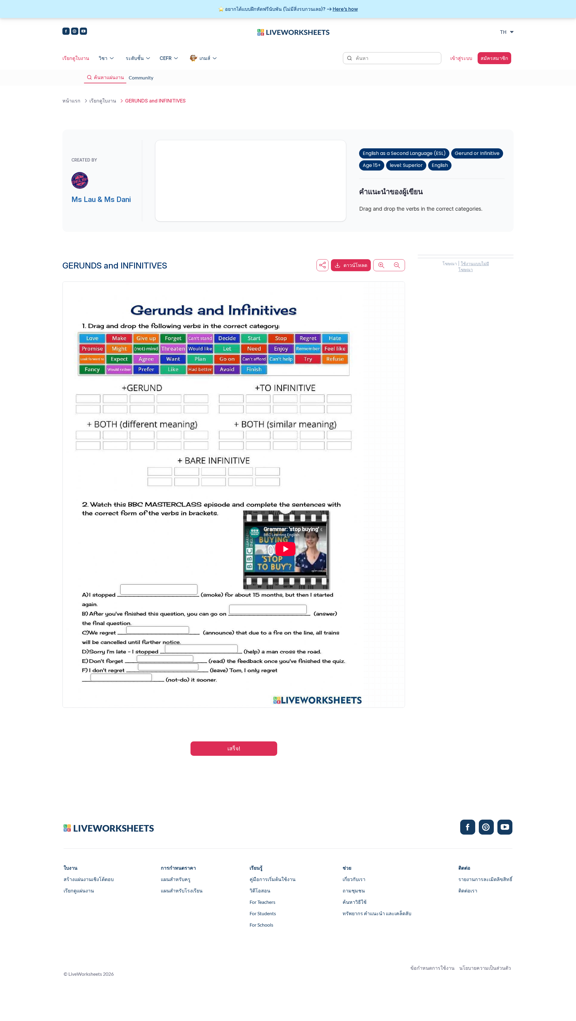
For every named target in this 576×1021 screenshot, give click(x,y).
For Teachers (262, 902)
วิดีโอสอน (260, 890)
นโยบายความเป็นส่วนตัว (485, 968)
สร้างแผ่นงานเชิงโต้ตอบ (89, 879)
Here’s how (345, 9)
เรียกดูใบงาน (75, 58)
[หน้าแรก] (293, 32)
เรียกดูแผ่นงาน (79, 890)
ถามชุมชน (354, 890)
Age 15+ (372, 165)
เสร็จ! (233, 748)
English (440, 165)
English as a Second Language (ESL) (404, 153)
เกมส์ (205, 58)
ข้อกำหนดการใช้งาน (432, 968)
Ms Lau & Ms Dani (101, 199)
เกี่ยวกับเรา (354, 879)
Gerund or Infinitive (477, 153)
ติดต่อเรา (467, 890)
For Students (263, 913)
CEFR (166, 58)
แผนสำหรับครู (175, 879)
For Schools (261, 925)
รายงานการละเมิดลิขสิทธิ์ (485, 879)
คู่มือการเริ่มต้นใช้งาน (273, 879)
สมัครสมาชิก (494, 58)
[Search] (350, 57)
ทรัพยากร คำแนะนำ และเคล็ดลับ (377, 913)
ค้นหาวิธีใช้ (355, 902)
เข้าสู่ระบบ (461, 58)
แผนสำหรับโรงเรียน (181, 890)
